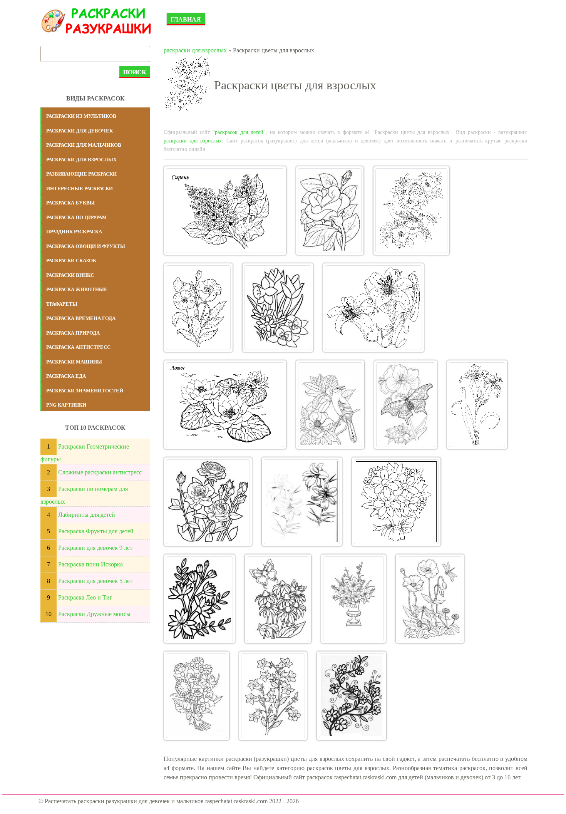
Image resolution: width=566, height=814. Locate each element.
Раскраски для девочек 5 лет (95, 581)
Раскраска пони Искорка (90, 564)
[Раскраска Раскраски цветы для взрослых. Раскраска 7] (225, 404)
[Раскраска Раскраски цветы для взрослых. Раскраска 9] (405, 404)
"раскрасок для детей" (239, 132)
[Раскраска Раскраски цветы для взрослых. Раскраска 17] (429, 598)
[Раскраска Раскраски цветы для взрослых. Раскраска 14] (199, 598)
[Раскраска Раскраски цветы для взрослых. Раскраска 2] (330, 210)
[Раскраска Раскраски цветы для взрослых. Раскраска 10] (477, 404)
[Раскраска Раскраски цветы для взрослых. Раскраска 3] (411, 210)
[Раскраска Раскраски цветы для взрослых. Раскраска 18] (196, 695)
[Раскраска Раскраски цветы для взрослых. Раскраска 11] (208, 501)
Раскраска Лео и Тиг (85, 597)
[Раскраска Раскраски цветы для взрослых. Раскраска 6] (373, 307)
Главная (186, 19)
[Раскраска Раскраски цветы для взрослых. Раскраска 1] (225, 210)
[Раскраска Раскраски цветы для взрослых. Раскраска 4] (198, 307)
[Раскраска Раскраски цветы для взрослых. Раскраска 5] (277, 307)
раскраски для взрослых (195, 50)
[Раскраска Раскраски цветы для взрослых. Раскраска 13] (396, 501)
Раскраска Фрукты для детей (96, 531)
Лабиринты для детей (86, 514)
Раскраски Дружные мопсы (94, 614)
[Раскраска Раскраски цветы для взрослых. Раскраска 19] (273, 695)
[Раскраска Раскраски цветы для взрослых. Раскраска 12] (301, 501)
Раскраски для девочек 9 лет (95, 547)
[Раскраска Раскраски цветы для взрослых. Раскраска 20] (351, 695)
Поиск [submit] (134, 72)
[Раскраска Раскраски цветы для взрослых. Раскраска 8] (330, 404)
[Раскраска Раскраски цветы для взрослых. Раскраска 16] (353, 598)
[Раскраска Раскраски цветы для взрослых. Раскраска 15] (277, 598)
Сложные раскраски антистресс (100, 472)
